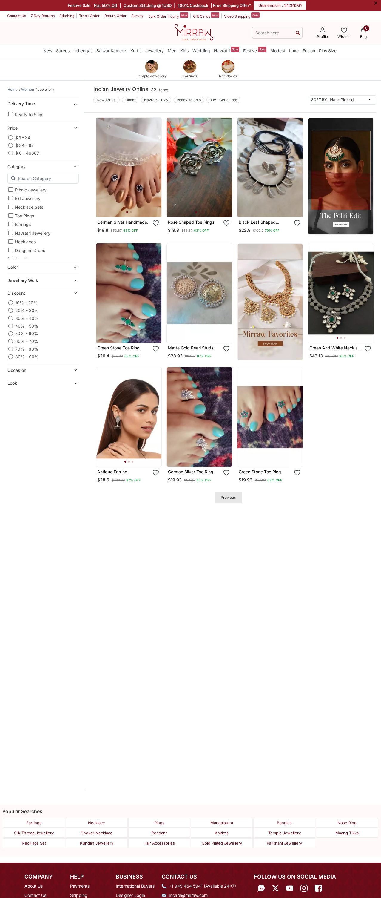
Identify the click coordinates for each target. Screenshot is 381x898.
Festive (254, 50)
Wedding (201, 50)
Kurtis (135, 50)
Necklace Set (34, 843)
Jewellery (154, 50)
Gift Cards (205, 16)
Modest (277, 50)
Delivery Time (21, 103)
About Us (33, 885)
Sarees (63, 50)
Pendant (159, 833)
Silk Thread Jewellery (34, 833)
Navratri (226, 50)
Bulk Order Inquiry (167, 16)
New (47, 50)
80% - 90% (26, 356)
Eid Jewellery (28, 198)
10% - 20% (26, 302)
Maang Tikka (347, 833)
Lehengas (82, 50)
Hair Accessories (159, 843)
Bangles (284, 822)
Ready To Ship (189, 100)
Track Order (89, 15)
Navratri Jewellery (32, 233)
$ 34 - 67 (24, 145)
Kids (184, 50)
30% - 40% (26, 318)
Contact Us (16, 15)
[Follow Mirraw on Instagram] (304, 888)
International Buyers (135, 885)
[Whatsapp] (261, 888)
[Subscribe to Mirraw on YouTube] (289, 888)
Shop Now (133, 207)
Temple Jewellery (284, 833)
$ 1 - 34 (22, 137)
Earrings (23, 224)
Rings (159, 822)
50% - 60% (26, 333)
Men (172, 50)
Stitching (66, 15)
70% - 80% (26, 348)
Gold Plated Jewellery (222, 843)
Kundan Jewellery (96, 843)
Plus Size (328, 50)
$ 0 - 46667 (27, 153)
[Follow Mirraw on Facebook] (318, 888)
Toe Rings (24, 215)
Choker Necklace (96, 833)
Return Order (115, 15)
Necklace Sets (29, 207)
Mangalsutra (221, 822)
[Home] (194, 32)
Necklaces (25, 241)
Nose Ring (347, 822)
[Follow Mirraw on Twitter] (275, 888)
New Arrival (107, 100)
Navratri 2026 (156, 100)
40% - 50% (26, 326)
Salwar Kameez (111, 50)
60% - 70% (26, 341)
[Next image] (154, 167)
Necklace (96, 822)
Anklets (222, 833)
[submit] (298, 32)
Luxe (294, 50)
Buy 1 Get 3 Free (223, 100)
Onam (130, 100)
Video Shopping (241, 16)
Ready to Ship (28, 114)
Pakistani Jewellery (284, 843)
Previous (228, 497)
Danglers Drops (30, 250)
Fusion (309, 50)
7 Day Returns (43, 15)
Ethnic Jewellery (31, 189)
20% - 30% (26, 310)
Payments (80, 885)
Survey (137, 15)
